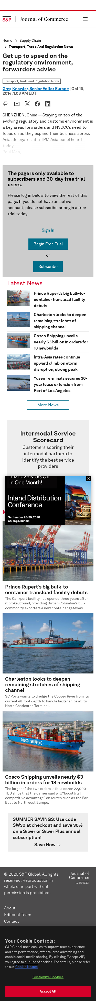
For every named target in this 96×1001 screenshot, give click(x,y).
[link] (48, 458)
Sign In (48, 230)
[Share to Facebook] (37, 103)
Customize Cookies (48, 977)
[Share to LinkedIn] (48, 103)
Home (7, 40)
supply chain (30, 40)
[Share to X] (27, 103)
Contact (11, 921)
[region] (48, 963)
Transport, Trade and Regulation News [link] (31, 81)
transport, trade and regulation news (41, 47)
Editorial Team (17, 914)
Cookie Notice (26, 967)
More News (48, 404)
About (9, 908)
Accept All (48, 991)
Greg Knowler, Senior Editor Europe (36, 88)
